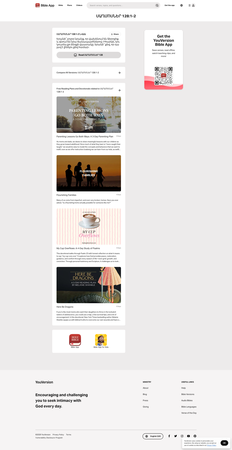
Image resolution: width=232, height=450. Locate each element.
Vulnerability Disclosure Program (49, 438)
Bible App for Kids (101, 347)
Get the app (170, 5)
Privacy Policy (58, 434)
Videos (79, 5)
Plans (69, 5)
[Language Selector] (181, 5)
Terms (68, 434)
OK (224, 443)
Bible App (75, 347)
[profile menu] (191, 5)
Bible (61, 5)
